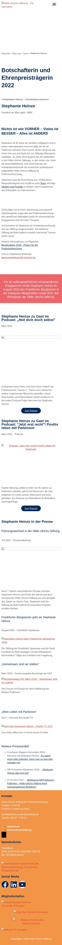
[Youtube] (22, 884)
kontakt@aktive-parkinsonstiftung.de (19, 814)
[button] (54, 4)
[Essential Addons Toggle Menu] (3, 835)
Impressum (13, 826)
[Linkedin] (13, 884)
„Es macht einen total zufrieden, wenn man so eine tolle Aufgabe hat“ (30, 759)
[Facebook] (5, 884)
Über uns (16, 53)
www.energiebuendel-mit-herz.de (18, 257)
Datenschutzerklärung (19, 830)
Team (25, 53)
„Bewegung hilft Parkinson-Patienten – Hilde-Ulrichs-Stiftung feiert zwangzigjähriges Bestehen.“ (30, 783)
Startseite (5, 53)
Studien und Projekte (12, 187)
